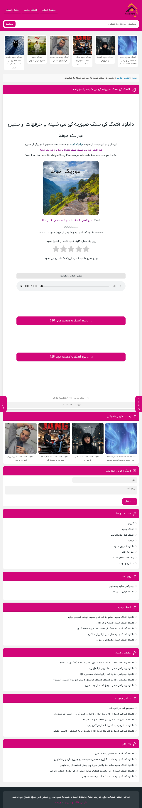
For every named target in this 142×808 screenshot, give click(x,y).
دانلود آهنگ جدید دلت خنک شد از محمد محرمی (108, 776)
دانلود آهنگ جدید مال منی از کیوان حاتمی (111, 634)
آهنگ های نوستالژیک (122, 535)
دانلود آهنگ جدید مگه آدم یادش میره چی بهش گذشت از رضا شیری (97, 765)
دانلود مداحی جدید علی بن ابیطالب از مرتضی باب (107, 719)
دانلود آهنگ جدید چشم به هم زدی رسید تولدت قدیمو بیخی (101, 617)
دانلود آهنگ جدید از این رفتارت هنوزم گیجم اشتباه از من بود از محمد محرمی (92, 771)
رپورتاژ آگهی (127, 552)
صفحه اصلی (49, 10)
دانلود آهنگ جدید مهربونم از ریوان (115, 640)
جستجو (10, 24)
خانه (134, 78)
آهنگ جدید (30, 10)
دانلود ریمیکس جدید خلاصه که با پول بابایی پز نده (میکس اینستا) (97, 662)
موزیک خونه (77, 144)
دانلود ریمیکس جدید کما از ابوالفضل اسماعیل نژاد (107, 674)
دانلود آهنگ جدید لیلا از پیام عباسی (114, 753)
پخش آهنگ (12, 10)
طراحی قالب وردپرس (75, 802)
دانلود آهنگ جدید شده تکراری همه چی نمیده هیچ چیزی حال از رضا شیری (94, 759)
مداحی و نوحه (126, 563)
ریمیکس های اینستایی (121, 586)
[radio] (86, 250)
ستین (65, 404)
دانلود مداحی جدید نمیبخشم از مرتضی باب (110, 725)
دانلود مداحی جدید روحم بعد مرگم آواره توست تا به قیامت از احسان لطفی (93, 731)
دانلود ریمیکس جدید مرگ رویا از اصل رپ (111, 668)
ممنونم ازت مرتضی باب (121, 708)
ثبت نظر (130, 501)
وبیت (58, 802)
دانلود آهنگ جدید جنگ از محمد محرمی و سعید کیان (105, 628)
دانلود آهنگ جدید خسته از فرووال (115, 623)
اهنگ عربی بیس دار (123, 592)
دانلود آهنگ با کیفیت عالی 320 (69, 321)
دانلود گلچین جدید (123, 546)
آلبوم (131, 523)
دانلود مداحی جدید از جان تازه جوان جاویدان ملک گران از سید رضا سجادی (94, 714)
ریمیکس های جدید (123, 557)
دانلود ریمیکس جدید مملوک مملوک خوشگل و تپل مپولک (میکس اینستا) (93, 680)
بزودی (131, 540)
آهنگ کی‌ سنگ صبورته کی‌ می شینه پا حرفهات (101, 89)
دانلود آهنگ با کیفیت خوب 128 (69, 357)
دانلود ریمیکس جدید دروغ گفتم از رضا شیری (109, 685)
